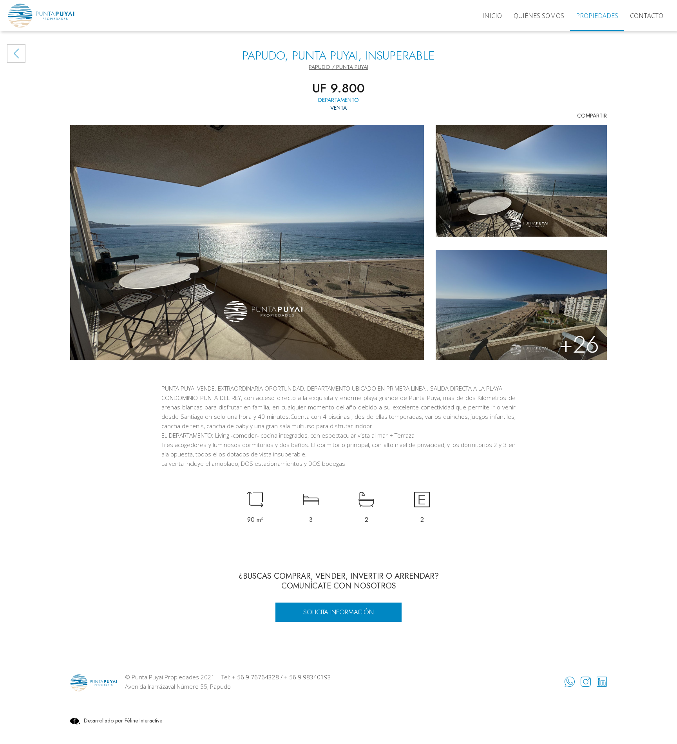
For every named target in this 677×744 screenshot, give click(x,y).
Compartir (592, 115)
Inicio (492, 15)
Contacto (646, 15)
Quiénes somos (539, 15)
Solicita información (338, 612)
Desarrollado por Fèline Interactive (123, 720)
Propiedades (597, 15)
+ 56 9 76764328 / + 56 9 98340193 (281, 677)
